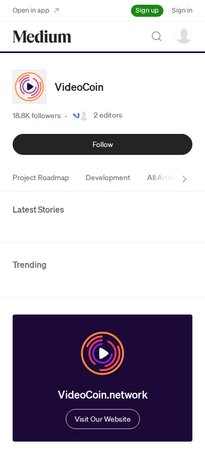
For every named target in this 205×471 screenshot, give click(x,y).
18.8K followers (37, 115)
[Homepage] (42, 36)
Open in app (31, 10)
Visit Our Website (103, 419)
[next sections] (184, 179)
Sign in (182, 10)
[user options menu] (184, 35)
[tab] (41, 177)
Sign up (147, 10)
